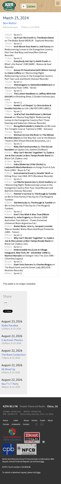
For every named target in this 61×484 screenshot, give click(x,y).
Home (5, 420)
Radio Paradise (9, 325)
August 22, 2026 (11, 336)
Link (5, 302)
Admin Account (10, 27)
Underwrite (16, 424)
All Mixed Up (8, 369)
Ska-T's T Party (9, 383)
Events (42, 420)
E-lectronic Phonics (12, 340)
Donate (6, 424)
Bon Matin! (10, 23)
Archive (34, 420)
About (50, 420)
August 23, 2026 (11, 321)
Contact (26, 424)
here (42, 461)
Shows (26, 420)
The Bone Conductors (13, 354)
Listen (30, 6)
